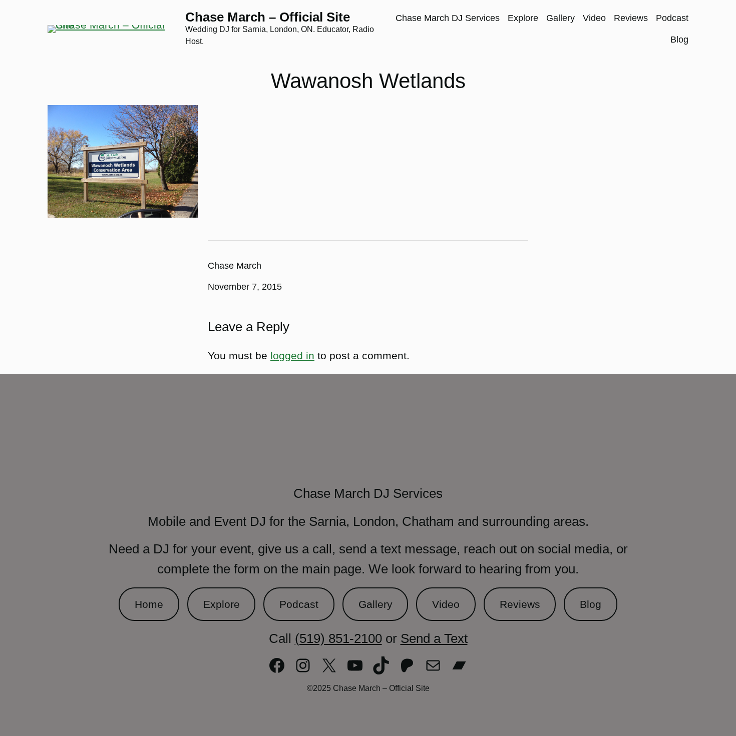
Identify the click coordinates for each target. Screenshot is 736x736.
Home (149, 604)
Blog (590, 604)
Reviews (520, 604)
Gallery (375, 604)
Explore (221, 604)
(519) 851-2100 (338, 638)
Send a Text (434, 638)
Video (446, 604)
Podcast (298, 604)
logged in (292, 355)
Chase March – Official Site (267, 17)
